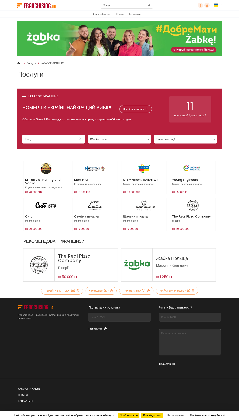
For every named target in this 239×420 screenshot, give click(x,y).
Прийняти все (129, 415)
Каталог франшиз (102, 14)
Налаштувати (176, 415)
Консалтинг (135, 14)
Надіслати (165, 364)
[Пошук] (149, 5)
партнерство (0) (134, 290)
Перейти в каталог (133, 109)
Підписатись (96, 328)
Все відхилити (152, 415)
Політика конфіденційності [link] (207, 415)
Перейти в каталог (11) (60, 290)
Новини (120, 14)
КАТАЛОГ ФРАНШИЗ (52, 63)
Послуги (31, 63)
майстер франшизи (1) (175, 290)
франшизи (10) (99, 290)
